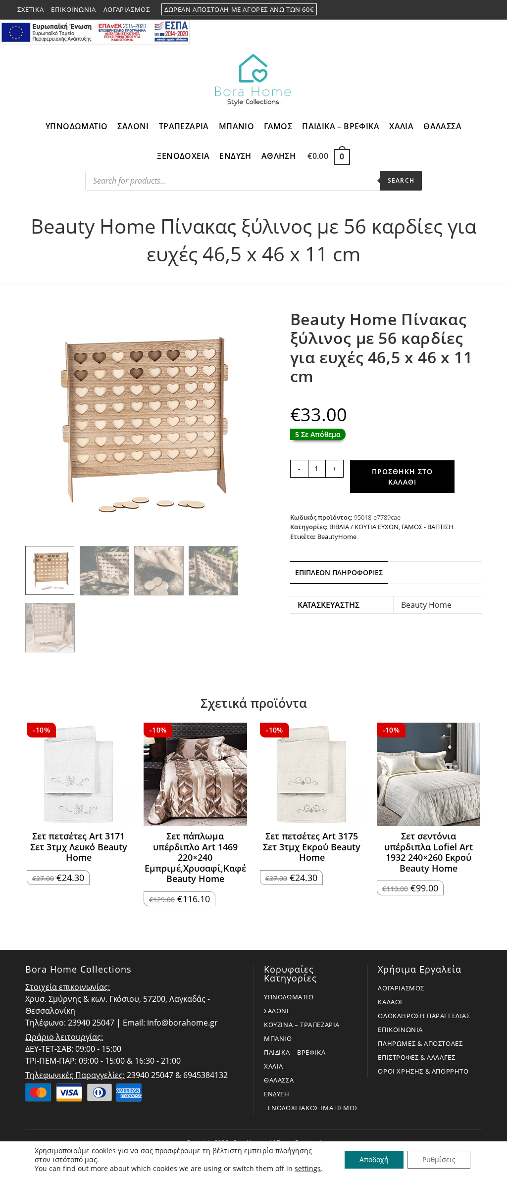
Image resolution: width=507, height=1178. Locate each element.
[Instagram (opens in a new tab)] (475, 10)
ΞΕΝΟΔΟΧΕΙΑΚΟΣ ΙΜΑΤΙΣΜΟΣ (311, 1107)
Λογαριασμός (126, 9)
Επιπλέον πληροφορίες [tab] (339, 572)
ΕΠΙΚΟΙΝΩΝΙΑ (400, 1029)
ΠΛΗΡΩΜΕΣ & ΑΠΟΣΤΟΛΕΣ (420, 1043)
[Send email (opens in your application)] (485, 10)
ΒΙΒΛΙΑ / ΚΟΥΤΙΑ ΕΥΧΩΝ (364, 526)
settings (308, 1168)
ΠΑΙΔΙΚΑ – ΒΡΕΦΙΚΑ (294, 1052)
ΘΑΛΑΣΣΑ (279, 1080)
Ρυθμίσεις (439, 1159)
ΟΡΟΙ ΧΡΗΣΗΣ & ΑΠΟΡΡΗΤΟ (423, 1071)
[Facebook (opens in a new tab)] (463, 10)
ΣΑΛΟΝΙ (276, 1010)
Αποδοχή (374, 1159)
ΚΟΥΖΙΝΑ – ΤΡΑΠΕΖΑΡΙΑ (302, 1024)
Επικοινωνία (73, 9)
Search (401, 180)
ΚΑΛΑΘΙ (390, 1001)
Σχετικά (30, 9)
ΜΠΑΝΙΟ (278, 1038)
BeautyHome (336, 536)
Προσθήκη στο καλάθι (402, 477)
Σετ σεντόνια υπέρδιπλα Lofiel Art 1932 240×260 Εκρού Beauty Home (428, 852)
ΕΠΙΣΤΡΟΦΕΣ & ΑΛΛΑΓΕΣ (416, 1057)
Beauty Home (426, 604)
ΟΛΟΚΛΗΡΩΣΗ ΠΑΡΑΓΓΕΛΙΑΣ (424, 1015)
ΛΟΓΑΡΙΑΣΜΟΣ (401, 987)
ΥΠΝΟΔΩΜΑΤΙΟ (289, 996)
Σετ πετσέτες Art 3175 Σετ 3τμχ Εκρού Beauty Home (311, 847)
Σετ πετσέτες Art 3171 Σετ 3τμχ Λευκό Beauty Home (78, 847)
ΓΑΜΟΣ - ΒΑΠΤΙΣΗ (428, 526)
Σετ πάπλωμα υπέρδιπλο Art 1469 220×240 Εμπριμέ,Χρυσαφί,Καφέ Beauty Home (195, 857)
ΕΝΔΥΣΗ (277, 1093)
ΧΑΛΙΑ (273, 1066)
